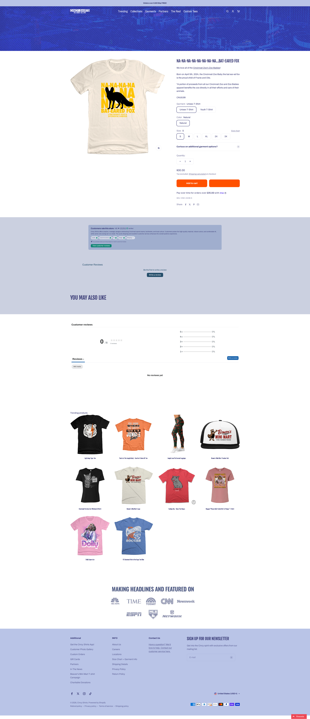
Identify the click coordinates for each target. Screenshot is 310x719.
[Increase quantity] (190, 161)
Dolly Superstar (90, 559)
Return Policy (118, 674)
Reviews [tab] (78, 359)
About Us (116, 644)
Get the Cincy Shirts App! (82, 644)
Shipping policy (122, 706)
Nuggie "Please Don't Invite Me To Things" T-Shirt (220, 509)
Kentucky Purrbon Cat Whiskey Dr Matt (90, 509)
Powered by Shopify (97, 703)
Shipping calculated (197, 174)
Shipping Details (120, 664)
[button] (48, 696)
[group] (155, 603)
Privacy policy (90, 706)
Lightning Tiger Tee (90, 458)
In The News (76, 669)
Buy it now (224, 183)
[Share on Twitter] (190, 204)
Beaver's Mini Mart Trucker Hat (220, 458)
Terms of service (106, 706)
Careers (116, 649)
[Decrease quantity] (180, 161)
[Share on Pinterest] (194, 204)
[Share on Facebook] (186, 204)
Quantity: (181, 155)
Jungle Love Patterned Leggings (176, 458)
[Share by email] (198, 204)
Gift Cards (75, 659)
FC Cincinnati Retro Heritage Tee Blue (133, 559)
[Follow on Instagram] (84, 693)
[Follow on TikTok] (90, 693)
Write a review (155, 275)
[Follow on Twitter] (78, 693)
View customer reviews (101, 246)
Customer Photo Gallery (81, 649)
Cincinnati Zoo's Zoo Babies (206, 68)
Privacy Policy (119, 669)
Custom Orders (77, 654)
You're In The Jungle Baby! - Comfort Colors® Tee (133, 458)
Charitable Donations (80, 682)
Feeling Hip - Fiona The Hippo (176, 509)
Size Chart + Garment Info (124, 659)
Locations (116, 654)
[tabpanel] (155, 383)
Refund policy (76, 706)
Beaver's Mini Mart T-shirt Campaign (82, 676)
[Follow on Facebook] (72, 693)
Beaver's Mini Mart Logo (133, 509)
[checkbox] (77, 367)
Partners (74, 664)
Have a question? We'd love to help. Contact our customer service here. (160, 648)
